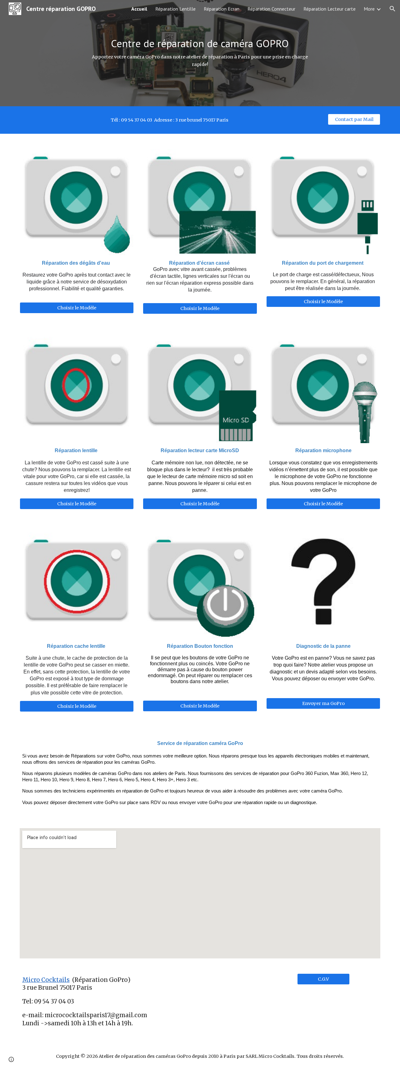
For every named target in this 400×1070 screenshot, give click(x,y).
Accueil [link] (139, 9)
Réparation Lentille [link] (175, 9)
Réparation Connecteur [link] (271, 9)
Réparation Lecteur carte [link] (329, 9)
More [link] (369, 9)
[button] (392, 8)
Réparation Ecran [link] (221, 9)
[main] (200, 53)
